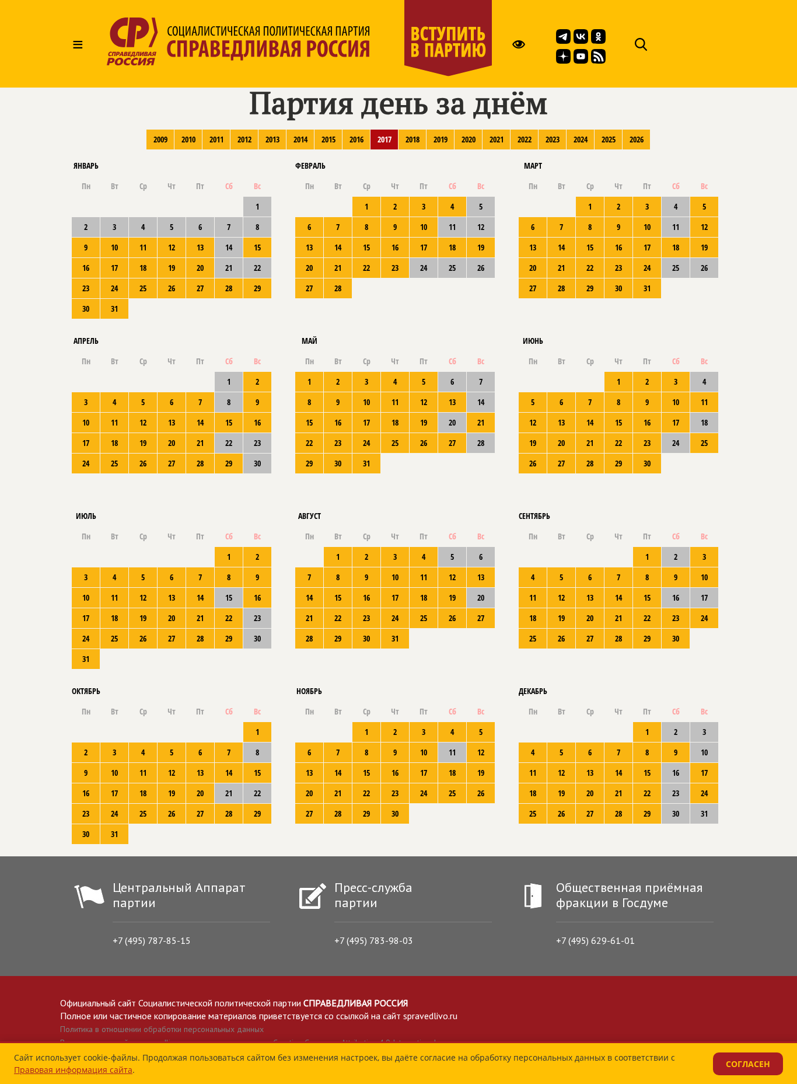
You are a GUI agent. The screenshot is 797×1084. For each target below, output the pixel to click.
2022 (525, 139)
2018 (413, 139)
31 (114, 308)
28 (228, 288)
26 (171, 288)
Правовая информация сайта (73, 1069)
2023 (553, 139)
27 (200, 288)
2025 (609, 139)
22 (366, 267)
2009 (160, 139)
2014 (300, 139)
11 (142, 247)
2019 (441, 139)
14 (337, 247)
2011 (216, 139)
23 (85, 288)
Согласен (748, 1063)
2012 (244, 139)
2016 (356, 139)
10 (114, 247)
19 (171, 267)
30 (85, 308)
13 (200, 247)
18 (142, 267)
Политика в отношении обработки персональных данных (162, 1029)
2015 (328, 139)
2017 (384, 139)
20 (200, 267)
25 (142, 288)
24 (114, 288)
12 (171, 247)
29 (257, 288)
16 (85, 267)
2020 (469, 139)
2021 (497, 139)
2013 (272, 139)
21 (337, 267)
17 (114, 267)
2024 (581, 139)
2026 (637, 139)
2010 (188, 139)
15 (257, 247)
